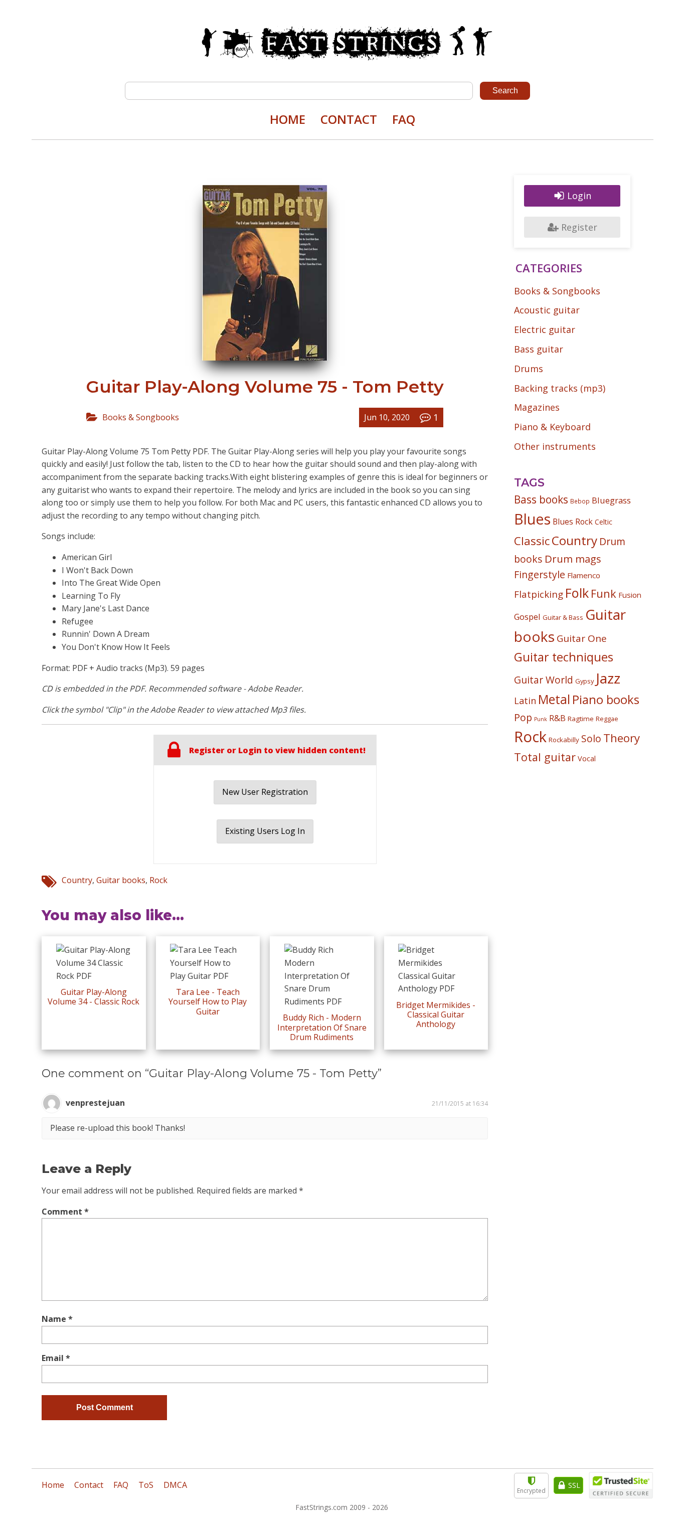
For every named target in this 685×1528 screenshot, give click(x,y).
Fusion (629, 595)
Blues (532, 519)
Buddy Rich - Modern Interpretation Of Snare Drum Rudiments (322, 1027)
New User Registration (265, 791)
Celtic (603, 522)
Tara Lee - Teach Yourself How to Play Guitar (207, 1001)
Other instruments (555, 446)
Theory (621, 737)
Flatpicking (538, 594)
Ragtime (581, 718)
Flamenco (583, 575)
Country (77, 880)
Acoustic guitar (547, 310)
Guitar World (543, 680)
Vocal (587, 758)
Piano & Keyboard (552, 427)
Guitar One (582, 638)
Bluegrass (611, 500)
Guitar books (120, 880)
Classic (532, 541)
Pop (523, 717)
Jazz (608, 678)
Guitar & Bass (563, 617)
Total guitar (545, 757)
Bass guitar (538, 349)
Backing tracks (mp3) (559, 388)
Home (287, 119)
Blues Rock (573, 521)
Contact (348, 119)
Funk (603, 593)
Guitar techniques (563, 657)
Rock (158, 880)
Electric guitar (544, 329)
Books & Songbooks (140, 417)
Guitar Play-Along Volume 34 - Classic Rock (93, 996)
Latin (525, 700)
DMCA (175, 1484)
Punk (540, 719)
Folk (577, 592)
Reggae (607, 718)
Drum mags (573, 559)
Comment (65, 1211)
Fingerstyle (539, 574)
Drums (528, 369)
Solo (591, 738)
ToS (145, 1484)
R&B (557, 718)
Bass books (541, 499)
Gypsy (584, 681)
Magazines (537, 407)
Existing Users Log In (265, 830)
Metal (554, 699)
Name (57, 1318)
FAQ (403, 119)
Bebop (580, 501)
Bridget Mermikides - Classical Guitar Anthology (435, 1014)
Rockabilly (564, 739)
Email (56, 1358)
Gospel (527, 616)
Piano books (605, 700)
